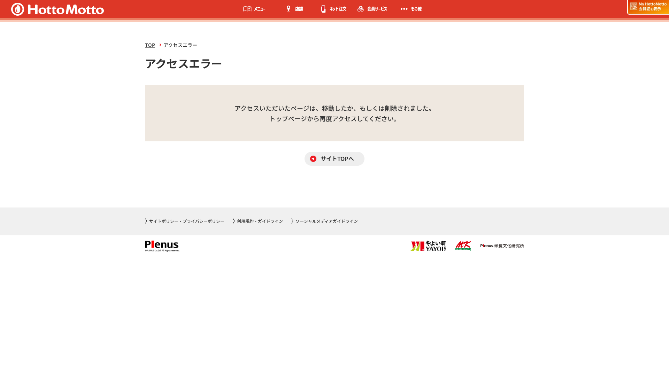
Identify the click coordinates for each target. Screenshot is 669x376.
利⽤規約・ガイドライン (260, 221)
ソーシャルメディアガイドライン (326, 221)
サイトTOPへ (337, 158)
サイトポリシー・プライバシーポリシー (186, 221)
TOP (150, 44)
